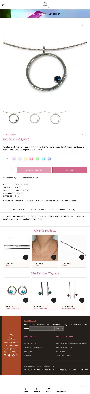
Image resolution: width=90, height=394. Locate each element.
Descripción (18, 209)
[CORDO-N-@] (17, 248)
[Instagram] (5, 355)
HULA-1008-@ (67, 306)
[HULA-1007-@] (45, 291)
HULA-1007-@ (39, 306)
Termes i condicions (63, 355)
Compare (9, 178)
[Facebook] (13, 355)
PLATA (27, 190)
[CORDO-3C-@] (45, 248)
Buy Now (70, 170)
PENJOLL (41, 14)
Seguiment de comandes (33, 347)
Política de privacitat (64, 347)
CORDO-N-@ (10, 263)
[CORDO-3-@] (73, 248)
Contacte (27, 355)
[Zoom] (83, 26)
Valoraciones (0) (66, 209)
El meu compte (30, 343)
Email (26, 328)
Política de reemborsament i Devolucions (71, 343)
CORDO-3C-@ (39, 263)
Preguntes (28, 351)
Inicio (32, 14)
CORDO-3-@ (66, 263)
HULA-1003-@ (11, 306)
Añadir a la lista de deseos (27, 178)
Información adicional (41, 209)
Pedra (5, 159)
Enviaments (60, 351)
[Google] (9, 355)
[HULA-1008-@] (73, 291)
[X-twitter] (17, 355)
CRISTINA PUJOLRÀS (15, 193)
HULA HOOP (19, 190)
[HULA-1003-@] (17, 291)
